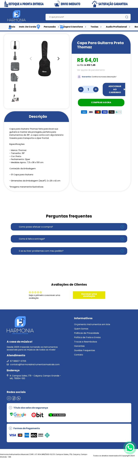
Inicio (12, 26)
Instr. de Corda (27, 26)
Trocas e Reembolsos (85, 341)
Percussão (50, 26)
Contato (78, 354)
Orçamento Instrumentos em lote (92, 324)
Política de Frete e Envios (87, 337)
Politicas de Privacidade (86, 333)
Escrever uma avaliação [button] (89, 295)
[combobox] (86, 17)
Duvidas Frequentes (84, 350)
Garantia (86, 76)
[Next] (15, 98)
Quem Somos (81, 328)
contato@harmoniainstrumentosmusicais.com (35, 364)
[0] (61, 29)
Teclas (94, 26)
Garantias (79, 346)
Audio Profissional (116, 26)
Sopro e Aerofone (73, 26)
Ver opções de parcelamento (91, 70)
